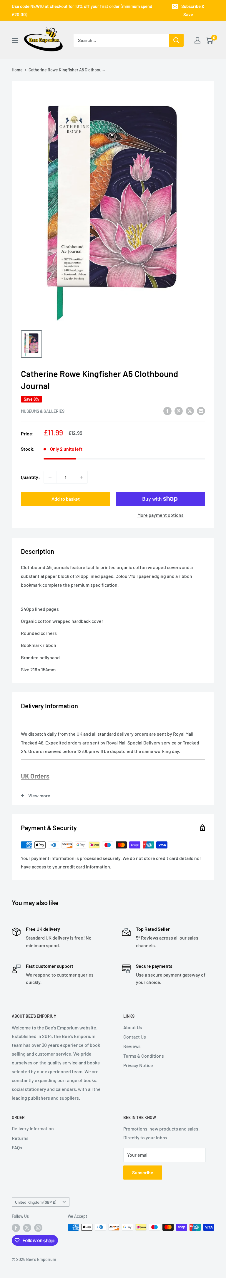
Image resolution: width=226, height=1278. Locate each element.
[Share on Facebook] (167, 410)
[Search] (176, 40)
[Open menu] (15, 40)
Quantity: (30, 477)
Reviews (132, 1046)
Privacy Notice (138, 1065)
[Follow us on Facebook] (16, 1228)
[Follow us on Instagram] (38, 1228)
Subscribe (142, 1172)
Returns (20, 1138)
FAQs (17, 1147)
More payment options (160, 515)
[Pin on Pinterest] (179, 410)
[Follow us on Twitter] (27, 1228)
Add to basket (65, 499)
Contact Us (134, 1036)
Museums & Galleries (42, 411)
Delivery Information (33, 1128)
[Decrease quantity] (50, 477)
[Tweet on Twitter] (190, 410)
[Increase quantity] (81, 477)
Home (17, 69)
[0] (209, 40)
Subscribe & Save (193, 10)
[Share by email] (201, 410)
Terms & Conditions (143, 1056)
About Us (132, 1027)
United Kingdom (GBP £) (35, 1202)
